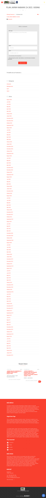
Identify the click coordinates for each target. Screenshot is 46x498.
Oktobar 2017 (9, 310)
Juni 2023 (9, 179)
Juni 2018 (9, 294)
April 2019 (9, 277)
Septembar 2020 (10, 240)
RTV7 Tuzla (22, 496)
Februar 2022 (9, 209)
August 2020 (9, 242)
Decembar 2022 (10, 191)
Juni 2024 (9, 158)
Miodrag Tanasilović (11, 14)
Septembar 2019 (10, 266)
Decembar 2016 (10, 327)
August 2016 (9, 336)
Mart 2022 (9, 207)
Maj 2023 (8, 181)
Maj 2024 (8, 160)
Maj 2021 (8, 226)
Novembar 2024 (10, 148)
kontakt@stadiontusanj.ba (15, 477)
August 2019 (9, 268)
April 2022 (9, 205)
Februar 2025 (9, 141)
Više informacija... (10, 479)
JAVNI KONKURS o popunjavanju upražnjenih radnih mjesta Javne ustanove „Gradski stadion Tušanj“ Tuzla (31, 373)
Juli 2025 (8, 130)
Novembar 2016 (10, 329)
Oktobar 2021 (9, 216)
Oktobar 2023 (9, 172)
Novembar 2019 (10, 261)
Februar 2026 (9, 113)
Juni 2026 (9, 104)
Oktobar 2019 (9, 263)
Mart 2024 (9, 165)
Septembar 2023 (10, 174)
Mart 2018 (9, 301)
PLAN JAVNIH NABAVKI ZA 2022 (13, 16)
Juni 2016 (9, 341)
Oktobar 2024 (9, 151)
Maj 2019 (8, 275)
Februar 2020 (9, 254)
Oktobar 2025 (9, 123)
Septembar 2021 (10, 219)
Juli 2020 (8, 245)
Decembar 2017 (10, 305)
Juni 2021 (9, 223)
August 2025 (9, 127)
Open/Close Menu (2, 2)
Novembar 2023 (10, 169)
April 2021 (9, 228)
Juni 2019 (9, 273)
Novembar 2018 (10, 287)
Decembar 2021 (10, 212)
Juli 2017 (8, 317)
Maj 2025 (8, 134)
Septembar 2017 (10, 313)
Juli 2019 (8, 270)
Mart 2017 (9, 324)
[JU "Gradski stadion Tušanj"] (11, 2)
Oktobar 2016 (9, 331)
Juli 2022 (8, 198)
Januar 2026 (9, 116)
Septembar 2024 (10, 153)
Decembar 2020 (10, 233)
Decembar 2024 (10, 146)
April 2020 (9, 249)
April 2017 (9, 322)
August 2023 (9, 177)
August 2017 (9, 315)
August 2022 (9, 195)
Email (10, 50)
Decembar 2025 (10, 118)
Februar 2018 (9, 303)
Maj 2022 (8, 202)
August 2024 (9, 155)
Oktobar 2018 (9, 289)
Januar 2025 (9, 144)
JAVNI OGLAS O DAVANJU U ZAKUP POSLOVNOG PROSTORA (14, 372)
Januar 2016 (9, 352)
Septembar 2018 (10, 291)
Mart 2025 (9, 139)
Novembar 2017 (10, 308)
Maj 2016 (8, 343)
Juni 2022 (9, 200)
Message (10, 30)
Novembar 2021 (10, 214)
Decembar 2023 (10, 167)
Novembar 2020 (10, 235)
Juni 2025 (9, 132)
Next (39, 381)
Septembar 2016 (10, 334)
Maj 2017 (8, 320)
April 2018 (9, 298)
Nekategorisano (10, 86)
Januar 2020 (9, 256)
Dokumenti (10, 19)
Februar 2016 (9, 350)
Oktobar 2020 (9, 237)
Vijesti (8, 91)
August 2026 (9, 99)
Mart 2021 (9, 230)
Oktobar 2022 (9, 193)
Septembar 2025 (10, 125)
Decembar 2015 (10, 355)
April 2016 (9, 345)
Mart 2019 (9, 280)
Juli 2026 (8, 101)
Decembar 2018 (10, 284)
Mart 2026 (9, 111)
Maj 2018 (8, 296)
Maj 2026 (8, 106)
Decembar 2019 (10, 259)
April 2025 (9, 137)
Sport (8, 88)
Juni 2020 (9, 247)
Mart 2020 (9, 252)
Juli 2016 (8, 338)
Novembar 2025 (10, 120)
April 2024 (9, 162)
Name (10, 45)
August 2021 (9, 221)
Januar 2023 (9, 188)
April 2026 (9, 109)
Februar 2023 (9, 186)
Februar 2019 (9, 282)
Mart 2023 (9, 184)
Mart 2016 (9, 348)
